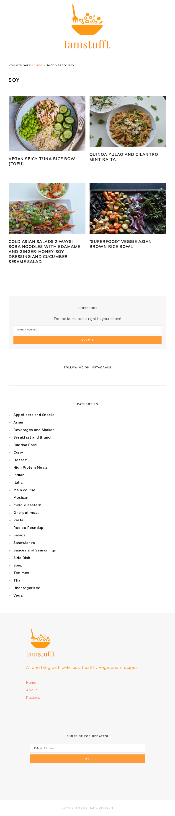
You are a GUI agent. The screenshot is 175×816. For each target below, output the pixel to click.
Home (31, 683)
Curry (18, 452)
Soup (18, 565)
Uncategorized (27, 588)
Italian (19, 483)
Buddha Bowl (25, 445)
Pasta (18, 520)
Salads (19, 535)
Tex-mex (21, 573)
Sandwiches (24, 543)
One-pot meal (26, 513)
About (31, 690)
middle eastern (27, 505)
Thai (17, 580)
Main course (24, 490)
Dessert (20, 460)
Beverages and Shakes (33, 430)
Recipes (33, 698)
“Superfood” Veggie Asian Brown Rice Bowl (121, 244)
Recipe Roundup (28, 528)
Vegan (19, 595)
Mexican (20, 498)
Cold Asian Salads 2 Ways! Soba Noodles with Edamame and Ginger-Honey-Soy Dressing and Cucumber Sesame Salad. (44, 251)
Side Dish (21, 558)
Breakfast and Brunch (32, 437)
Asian (18, 422)
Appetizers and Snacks (34, 415)
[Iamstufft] (88, 51)
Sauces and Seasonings (34, 550)
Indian (18, 475)
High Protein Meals (30, 467)
